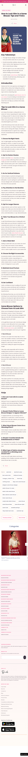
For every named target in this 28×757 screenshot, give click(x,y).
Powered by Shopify (21, 741)
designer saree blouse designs (10, 485)
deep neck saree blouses (19, 481)
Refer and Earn (24, 754)
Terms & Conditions (5, 695)
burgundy (3, 160)
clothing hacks (6, 481)
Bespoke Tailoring (5, 706)
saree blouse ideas (7, 504)
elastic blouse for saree (8, 488)
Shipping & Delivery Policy (6, 704)
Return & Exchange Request (6, 708)
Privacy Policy (4, 697)
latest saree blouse (7, 498)
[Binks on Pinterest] (5, 736)
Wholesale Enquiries (5, 715)
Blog (2, 693)
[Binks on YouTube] (8, 736)
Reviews (3, 699)
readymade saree (9, 328)
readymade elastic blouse (9, 501)
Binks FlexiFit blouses (17, 233)
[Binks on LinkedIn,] (10, 736)
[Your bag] (25, 5)
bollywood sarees (18, 475)
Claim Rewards (4, 710)
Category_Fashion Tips (8, 478)
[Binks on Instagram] (6, 736)
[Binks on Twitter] (3, 736)
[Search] (2, 5)
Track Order (3, 686)
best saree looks (7, 475)
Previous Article (7, 517)
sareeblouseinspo (15, 507)
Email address (6, 656)
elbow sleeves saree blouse (9, 494)
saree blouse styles (19, 504)
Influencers (3, 713)
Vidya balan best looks (8, 511)
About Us (3, 688)
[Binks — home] (14, 5)
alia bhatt (8, 472)
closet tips (19, 478)
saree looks (5, 507)
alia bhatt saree (18, 472)
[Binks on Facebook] (2, 736)
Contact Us (3, 691)
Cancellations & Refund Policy (7, 702)
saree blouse (14, 75)
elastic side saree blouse (9, 491)
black (11, 158)
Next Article (22, 517)
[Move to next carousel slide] (26, 544)
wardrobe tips (20, 511)
